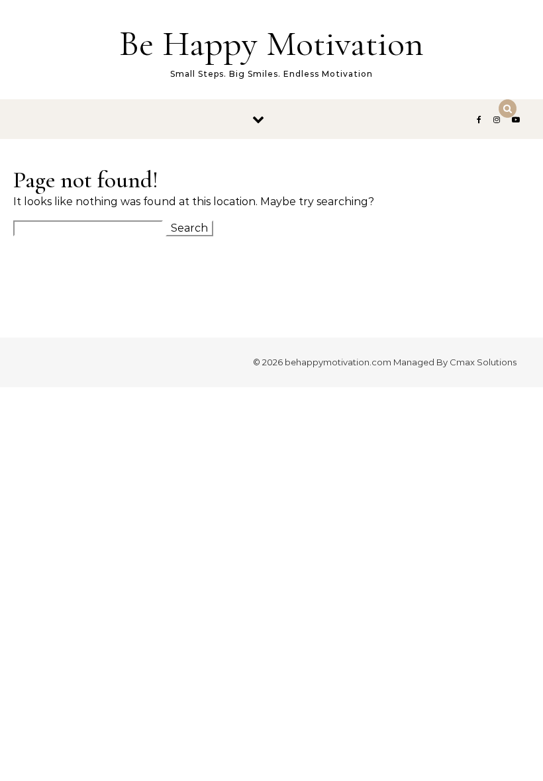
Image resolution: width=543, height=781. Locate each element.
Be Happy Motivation (271, 43)
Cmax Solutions (483, 362)
